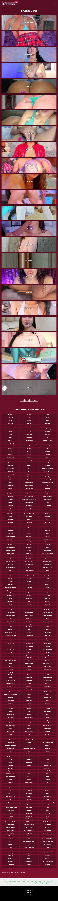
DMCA (29, 892)
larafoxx (29, 165)
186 (31, 400)
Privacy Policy (29, 894)
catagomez (29, 38)
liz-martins (29, 276)
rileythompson (29, 308)
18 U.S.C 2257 (29, 890)
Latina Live (23, 881)
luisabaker (29, 213)
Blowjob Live (10, 883)
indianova (29, 86)
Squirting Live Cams (40, 881)
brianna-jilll (29, 118)
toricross (29, 387)
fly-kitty (29, 197)
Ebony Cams (35, 883)
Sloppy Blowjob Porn (45, 883)
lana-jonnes (29, 324)
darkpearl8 (29, 260)
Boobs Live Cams (19, 883)
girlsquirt (29, 355)
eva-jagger (29, 70)
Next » (35, 400)
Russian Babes (16, 881)
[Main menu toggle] (54, 3)
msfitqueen (29, 22)
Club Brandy (30, 881)
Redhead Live (28, 883)
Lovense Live (8, 881)
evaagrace (29, 340)
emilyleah (29, 149)
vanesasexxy (29, 292)
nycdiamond (29, 181)
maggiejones (29, 244)
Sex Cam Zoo (49, 881)
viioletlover (29, 54)
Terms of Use (29, 896)
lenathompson (29, 102)
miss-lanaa (29, 229)
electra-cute (29, 371)
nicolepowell (29, 133)
